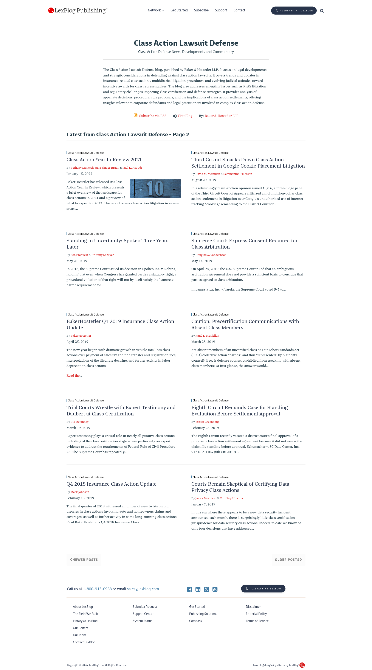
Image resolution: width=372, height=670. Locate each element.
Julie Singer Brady (107, 167)
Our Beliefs (80, 628)
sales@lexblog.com (143, 589)
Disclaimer (253, 607)
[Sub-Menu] (162, 10)
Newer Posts (85, 560)
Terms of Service (257, 621)
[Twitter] (206, 589)
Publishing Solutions (203, 614)
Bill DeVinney (79, 422)
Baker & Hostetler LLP (222, 116)
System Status (142, 621)
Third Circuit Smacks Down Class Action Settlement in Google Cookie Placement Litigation (248, 163)
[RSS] (214, 589)
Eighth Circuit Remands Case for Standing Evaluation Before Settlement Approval (239, 410)
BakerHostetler (81, 335)
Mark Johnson (80, 492)
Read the (73, 376)
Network (154, 10)
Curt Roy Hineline (232, 498)
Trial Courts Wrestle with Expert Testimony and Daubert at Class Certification (121, 410)
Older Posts (287, 560)
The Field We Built (85, 614)
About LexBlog (83, 607)
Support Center (143, 614)
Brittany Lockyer (102, 255)
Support (221, 10)
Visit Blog (185, 116)
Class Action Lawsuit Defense (86, 152)
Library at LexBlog (85, 621)
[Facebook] (189, 589)
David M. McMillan (207, 174)
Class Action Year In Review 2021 (104, 160)
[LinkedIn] (197, 589)
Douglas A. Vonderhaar (210, 255)
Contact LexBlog (84, 642)
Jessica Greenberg (207, 422)
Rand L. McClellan (207, 335)
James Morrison (205, 498)
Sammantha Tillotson (237, 174)
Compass (195, 621)
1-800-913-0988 (97, 589)
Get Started (179, 10)
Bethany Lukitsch (82, 167)
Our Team (79, 635)
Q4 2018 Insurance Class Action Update (112, 484)
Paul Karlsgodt (132, 167)
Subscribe (201, 10)
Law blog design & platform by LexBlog (276, 665)
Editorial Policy (256, 614)
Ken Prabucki (79, 255)
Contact (239, 10)
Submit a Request (145, 607)
